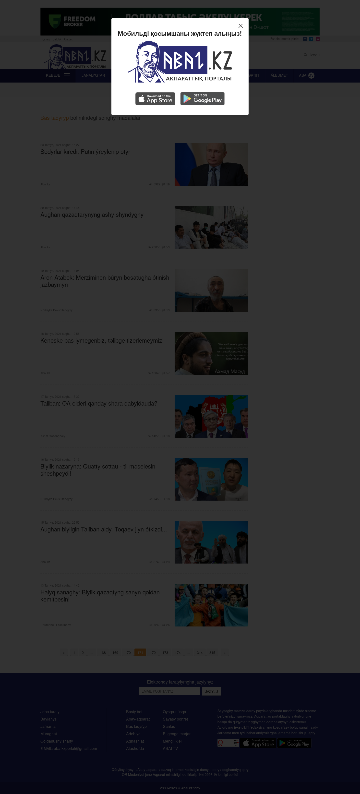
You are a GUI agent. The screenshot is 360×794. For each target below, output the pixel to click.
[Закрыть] (242, 26)
